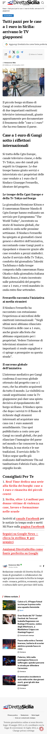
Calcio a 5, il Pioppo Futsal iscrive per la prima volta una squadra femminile (30, 604)
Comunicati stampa (27, 635)
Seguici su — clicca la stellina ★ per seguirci (20, 538)
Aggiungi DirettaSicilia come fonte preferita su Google (23, 551)
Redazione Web (10, 63)
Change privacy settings (23, 730)
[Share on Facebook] (9, 52)
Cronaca (23, 652)
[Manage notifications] (41, 729)
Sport (21, 610)
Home (4, 8)
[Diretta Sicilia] (23, 3)
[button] (5, 3)
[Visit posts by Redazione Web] (5, 566)
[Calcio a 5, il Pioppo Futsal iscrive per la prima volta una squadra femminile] (9, 605)
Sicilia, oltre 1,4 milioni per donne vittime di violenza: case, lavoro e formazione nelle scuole (23, 505)
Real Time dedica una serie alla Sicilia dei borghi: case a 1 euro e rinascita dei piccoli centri (23, 488)
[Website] (40, 566)
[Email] (9, 57)
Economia (8, 15)
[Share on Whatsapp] (18, 52)
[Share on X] (14, 52)
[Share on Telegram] (22, 52)
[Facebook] (43, 566)
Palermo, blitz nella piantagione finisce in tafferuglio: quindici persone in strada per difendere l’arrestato (31, 662)
